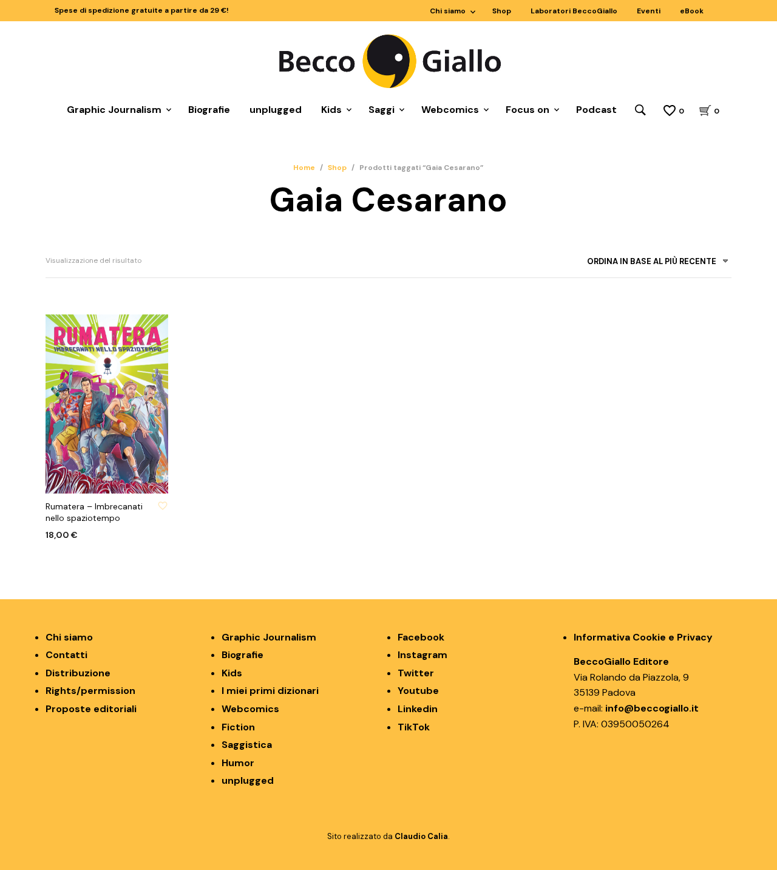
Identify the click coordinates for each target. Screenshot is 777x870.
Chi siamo (448, 11)
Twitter (416, 673)
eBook (692, 11)
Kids (331, 109)
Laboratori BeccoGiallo (574, 11)
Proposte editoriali (91, 708)
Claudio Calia (421, 836)
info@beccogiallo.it (652, 708)
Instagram (422, 654)
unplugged (275, 109)
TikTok (414, 727)
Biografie (209, 109)
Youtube (418, 690)
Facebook (421, 637)
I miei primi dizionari (270, 690)
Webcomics (450, 109)
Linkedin (418, 708)
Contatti (66, 654)
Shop (501, 11)
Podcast (596, 109)
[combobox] (653, 263)
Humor (238, 762)
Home (304, 167)
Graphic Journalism (114, 109)
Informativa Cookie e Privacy (643, 637)
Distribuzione (78, 673)
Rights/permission (90, 690)
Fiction (238, 727)
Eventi (648, 11)
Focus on (527, 109)
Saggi (381, 109)
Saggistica (247, 744)
